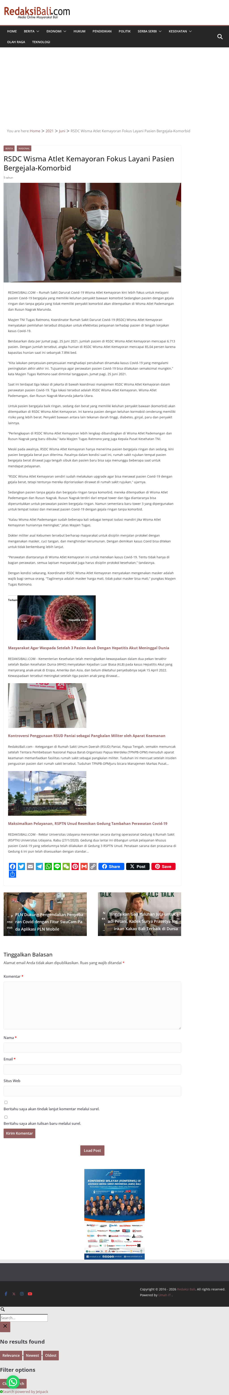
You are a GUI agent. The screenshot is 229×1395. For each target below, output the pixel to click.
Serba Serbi (147, 31)
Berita (29, 31)
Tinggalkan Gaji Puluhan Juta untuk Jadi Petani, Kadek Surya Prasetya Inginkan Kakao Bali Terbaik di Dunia (140, 921)
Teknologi (41, 42)
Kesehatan (178, 31)
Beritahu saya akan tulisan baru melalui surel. (42, 1123)
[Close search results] (5, 1327)
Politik (125, 31)
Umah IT (164, 1295)
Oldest (50, 1355)
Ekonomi (54, 31)
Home (12, 31)
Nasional (24, 148)
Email (10, 1059)
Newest (32, 1355)
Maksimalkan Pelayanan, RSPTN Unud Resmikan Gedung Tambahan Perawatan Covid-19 (87, 823)
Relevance (11, 1355)
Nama (10, 1037)
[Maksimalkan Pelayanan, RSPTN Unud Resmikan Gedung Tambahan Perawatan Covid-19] (47, 774)
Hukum (79, 31)
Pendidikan (102, 31)
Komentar (13, 976)
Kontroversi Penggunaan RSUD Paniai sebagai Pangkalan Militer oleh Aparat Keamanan (86, 735)
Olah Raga (16, 42)
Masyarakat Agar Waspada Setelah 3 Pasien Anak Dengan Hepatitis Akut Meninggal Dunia (88, 647)
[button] (36, 31)
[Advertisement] (114, 94)
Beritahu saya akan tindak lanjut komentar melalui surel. (52, 1108)
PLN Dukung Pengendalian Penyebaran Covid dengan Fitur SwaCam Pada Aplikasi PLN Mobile (45, 922)
